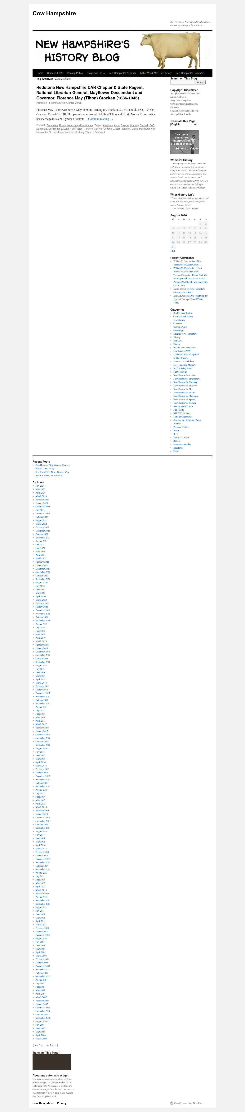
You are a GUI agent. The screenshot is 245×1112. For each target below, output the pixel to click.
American (108, 125)
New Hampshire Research (190, 73)
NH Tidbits (178, 409)
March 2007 (41, 997)
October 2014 (42, 824)
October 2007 (42, 972)
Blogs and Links (96, 73)
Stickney (79, 132)
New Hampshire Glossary (185, 382)
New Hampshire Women (80, 125)
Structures (178, 447)
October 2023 (42, 516)
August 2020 (41, 582)
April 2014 (41, 845)
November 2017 (43, 696)
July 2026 (40, 485)
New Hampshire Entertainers (186, 378)
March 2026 (41, 496)
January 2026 (42, 502)
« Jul (172, 250)
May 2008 (40, 948)
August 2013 (41, 872)
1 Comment (99, 132)
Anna (117, 125)
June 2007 (40, 986)
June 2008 (40, 945)
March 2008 (41, 955)
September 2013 (43, 869)
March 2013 (41, 889)
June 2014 (40, 838)
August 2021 (41, 540)
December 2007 (43, 965)
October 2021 (42, 534)
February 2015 (42, 810)
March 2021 (41, 558)
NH (50, 132)
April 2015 (41, 803)
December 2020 (43, 568)
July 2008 (40, 941)
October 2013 (42, 865)
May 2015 (40, 800)
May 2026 (40, 489)
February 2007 (42, 1000)
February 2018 (42, 686)
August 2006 (41, 1021)
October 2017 (42, 699)
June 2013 (40, 879)
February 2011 (42, 927)
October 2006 (42, 1014)
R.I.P (175, 433)
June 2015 (40, 796)
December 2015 (43, 775)
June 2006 (40, 1028)
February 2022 (42, 527)
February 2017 (42, 727)
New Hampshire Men (183, 388)
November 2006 (43, 1010)
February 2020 (42, 603)
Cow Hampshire (54, 13)
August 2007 (41, 979)
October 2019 (42, 616)
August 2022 (41, 520)
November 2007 (43, 969)
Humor (176, 344)
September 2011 (43, 903)
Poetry (176, 430)
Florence (88, 128)
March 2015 (41, 807)
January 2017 (42, 731)
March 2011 (41, 924)
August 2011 (41, 907)
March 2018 (41, 682)
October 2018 (42, 658)
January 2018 (42, 689)
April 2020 (41, 596)
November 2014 (43, 820)
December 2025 (43, 506)
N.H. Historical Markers (184, 364)
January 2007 (42, 1003)
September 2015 (43, 786)
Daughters (41, 128)
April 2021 (41, 554)
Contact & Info (55, 73)
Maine (134, 128)
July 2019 (40, 627)
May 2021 (40, 551)
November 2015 (43, 779)
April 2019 (41, 637)
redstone (58, 132)
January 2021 (42, 565)
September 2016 (43, 744)
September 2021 (43, 537)
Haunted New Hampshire (185, 333)
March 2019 (41, 641)
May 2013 (40, 883)
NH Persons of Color (183, 406)
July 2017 (40, 710)
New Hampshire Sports (184, 399)
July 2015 (40, 793)
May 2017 (40, 717)
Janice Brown (74, 102)
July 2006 (40, 1024)
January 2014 (42, 855)
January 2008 (42, 962)
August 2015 (41, 789)
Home (40, 73)
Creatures (177, 323)
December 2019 (43, 610)
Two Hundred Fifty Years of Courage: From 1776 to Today (190, 299)
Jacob (117, 128)
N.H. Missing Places (182, 368)
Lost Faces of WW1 (182, 350)
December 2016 (43, 734)
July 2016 (40, 751)
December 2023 (43, 513)
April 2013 (41, 886)
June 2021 (40, 547)
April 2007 (41, 993)
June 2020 (40, 589)
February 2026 (42, 499)
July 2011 (40, 910)
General (98, 128)
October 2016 (42, 741)
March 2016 (41, 765)
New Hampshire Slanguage (185, 395)
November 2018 (43, 654)
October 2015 (42, 782)
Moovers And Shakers (183, 361)
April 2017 (41, 720)
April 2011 (41, 921)
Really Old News (181, 437)
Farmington (76, 128)
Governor (108, 128)
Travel (176, 451)
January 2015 (42, 813)
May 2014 (40, 841)
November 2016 (43, 737)
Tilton (88, 132)
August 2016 (41, 748)
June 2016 (40, 755)
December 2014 (43, 817)
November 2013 (43, 862)
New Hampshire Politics (184, 392)
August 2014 (41, 831)
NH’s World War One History (156, 73)
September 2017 (43, 703)
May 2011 (40, 917)
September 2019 (43, 620)
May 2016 (40, 758)
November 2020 (43, 572)
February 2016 (42, 769)
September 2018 (43, 661)
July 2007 (40, 983)
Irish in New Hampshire (184, 347)
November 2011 (43, 900)
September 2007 (43, 976)
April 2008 (41, 952)
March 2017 (41, 724)
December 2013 (43, 858)
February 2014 (42, 851)
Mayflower (144, 128)
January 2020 (42, 606)
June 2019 (40, 630)
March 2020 (41, 599)
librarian (126, 128)
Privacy (62, 1103)
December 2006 (43, 1007)
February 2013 (42, 893)
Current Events (180, 326)
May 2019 (40, 634)
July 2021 (40, 544)
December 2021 (43, 530)
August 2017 (41, 706)
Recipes (176, 440)
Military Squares (181, 357)
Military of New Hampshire (186, 354)
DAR (151, 125)
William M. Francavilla (183, 268)
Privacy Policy (75, 73)
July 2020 (40, 585)
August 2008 (41, 938)
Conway (134, 125)
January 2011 (42, 931)
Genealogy (52, 125)
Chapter (125, 125)
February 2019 (42, 644)
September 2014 (43, 827)
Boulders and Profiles (183, 312)
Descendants (55, 128)
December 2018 (43, 651)
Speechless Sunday (182, 444)
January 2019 (42, 648)
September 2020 (43, 578)
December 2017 (43, 692)
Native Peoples (180, 371)
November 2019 (43, 613)
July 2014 (40, 834)
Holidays (177, 340)
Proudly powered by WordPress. (189, 1103)
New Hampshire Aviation (185, 375)
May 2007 (40, 990)
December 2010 (43, 934)
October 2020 (42, 575)
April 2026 (41, 492)
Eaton (66, 128)
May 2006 (40, 1031)
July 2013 (40, 876)
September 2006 (43, 1017)
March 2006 (41, 1038)
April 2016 (41, 762)
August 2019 (41, 623)
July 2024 (40, 509)
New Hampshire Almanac (122, 73)
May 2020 (40, 592)
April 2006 (41, 1035)
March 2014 (41, 848)
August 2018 (41, 665)
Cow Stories (179, 319)
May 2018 (40, 675)
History (62, 125)
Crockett (144, 125)
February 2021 (42, 561)
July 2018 (40, 668)
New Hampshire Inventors (185, 385)
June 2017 (40, 713)
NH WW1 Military (182, 413)
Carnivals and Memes (183, 316)
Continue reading (100, 119)
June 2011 (40, 914)
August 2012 (41, 896)
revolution (69, 132)
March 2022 (41, 523)
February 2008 (42, 959)
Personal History (181, 426)
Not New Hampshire (182, 416)
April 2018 (41, 679)
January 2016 (42, 772)
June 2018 (40, 672)
